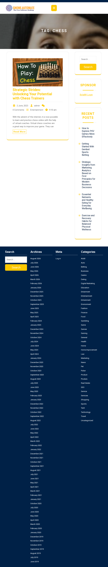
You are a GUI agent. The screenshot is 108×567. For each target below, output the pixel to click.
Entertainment (36, 110)
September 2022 (37, 416)
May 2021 (34, 483)
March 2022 (35, 441)
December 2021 (36, 454)
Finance (84, 312)
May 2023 (34, 391)
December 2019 (36, 537)
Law (82, 354)
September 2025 (37, 304)
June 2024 (34, 346)
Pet (82, 366)
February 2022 (36, 445)
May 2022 (34, 433)
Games (84, 329)
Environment (86, 304)
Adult (83, 258)
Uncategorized (87, 420)
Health (83, 341)
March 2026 (35, 279)
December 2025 (36, 292)
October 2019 (35, 545)
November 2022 (36, 408)
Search (88, 67)
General (84, 337)
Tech (83, 408)
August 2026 (35, 258)
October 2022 (35, 412)
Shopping (85, 400)
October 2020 (35, 503)
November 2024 (36, 333)
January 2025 (35, 325)
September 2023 (37, 375)
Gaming (84, 333)
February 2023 (36, 396)
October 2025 (35, 300)
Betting (84, 267)
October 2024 (35, 337)
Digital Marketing (88, 283)
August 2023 (35, 379)
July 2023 (34, 383)
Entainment (85, 292)
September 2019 (37, 549)
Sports (83, 404)
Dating (83, 279)
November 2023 (36, 366)
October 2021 (35, 462)
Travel (83, 416)
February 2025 (36, 321)
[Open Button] (54, 8)
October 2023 (35, 371)
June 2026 (34, 267)
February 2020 (36, 528)
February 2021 (36, 495)
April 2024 (34, 354)
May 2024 (34, 350)
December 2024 (36, 329)
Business (84, 271)
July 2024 (34, 341)
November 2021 (36, 458)
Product (84, 375)
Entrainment (86, 300)
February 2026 (36, 283)
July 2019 (34, 557)
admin (37, 106)
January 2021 (35, 499)
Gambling (85, 321)
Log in (58, 258)
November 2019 (36, 541)
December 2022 (36, 404)
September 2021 (37, 466)
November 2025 (36, 296)
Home (83, 346)
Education (85, 288)
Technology (85, 412)
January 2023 (35, 400)
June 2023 (34, 387)
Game (83, 325)
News (83, 362)
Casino (84, 275)
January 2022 (35, 449)
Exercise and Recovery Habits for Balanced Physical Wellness (88, 222)
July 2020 (34, 508)
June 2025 (34, 308)
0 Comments (18, 110)
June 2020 (34, 512)
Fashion (84, 308)
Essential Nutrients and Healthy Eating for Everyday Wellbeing (87, 201)
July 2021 (34, 474)
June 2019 (34, 562)
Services (84, 396)
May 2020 (34, 516)
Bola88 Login (86, 94)
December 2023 (36, 362)
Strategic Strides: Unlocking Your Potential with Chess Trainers (32, 94)
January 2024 (35, 358)
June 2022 (34, 429)
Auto (83, 263)
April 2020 (34, 520)
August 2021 (35, 470)
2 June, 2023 (22, 106)
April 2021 (34, 487)
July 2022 (34, 424)
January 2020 (35, 532)
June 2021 (34, 479)
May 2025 (34, 312)
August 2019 (35, 553)
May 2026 (34, 271)
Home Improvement (89, 350)
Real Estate (85, 383)
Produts (84, 379)
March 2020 (35, 524)
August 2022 (35, 420)
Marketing (85, 358)
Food (83, 317)
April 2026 (34, 275)
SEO (82, 387)
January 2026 (35, 288)
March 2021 (35, 491)
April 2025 (34, 317)
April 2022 (34, 437)
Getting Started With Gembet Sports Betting (88, 149)
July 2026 (34, 263)
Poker (83, 371)
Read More (20, 131)
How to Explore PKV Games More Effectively (88, 132)
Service (84, 391)
